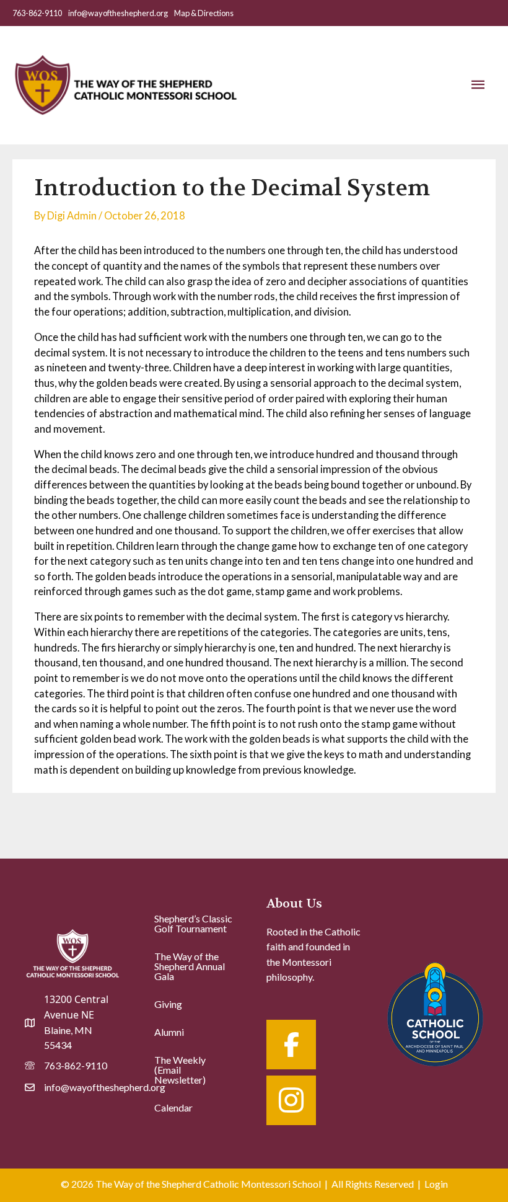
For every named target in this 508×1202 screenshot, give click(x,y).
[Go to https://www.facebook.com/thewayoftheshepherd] (291, 1044)
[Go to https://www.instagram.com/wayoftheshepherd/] (291, 1100)
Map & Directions (204, 13)
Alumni (169, 1032)
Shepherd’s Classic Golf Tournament (193, 923)
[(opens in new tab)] (435, 1012)
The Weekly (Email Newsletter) (180, 1069)
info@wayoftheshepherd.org (118, 13)
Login (436, 1184)
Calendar (173, 1107)
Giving (168, 1004)
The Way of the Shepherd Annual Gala (189, 966)
